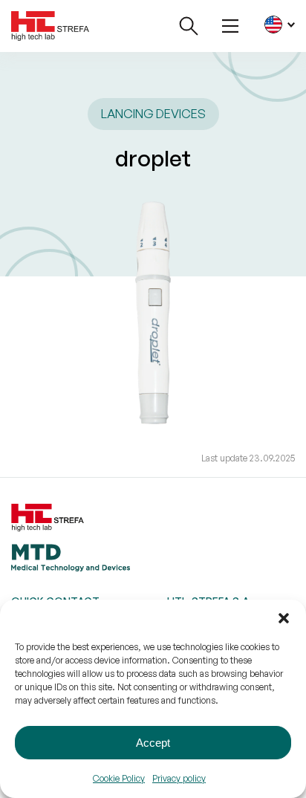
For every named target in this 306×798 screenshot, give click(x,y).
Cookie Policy (119, 778)
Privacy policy (179, 778)
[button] (283, 618)
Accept (153, 742)
